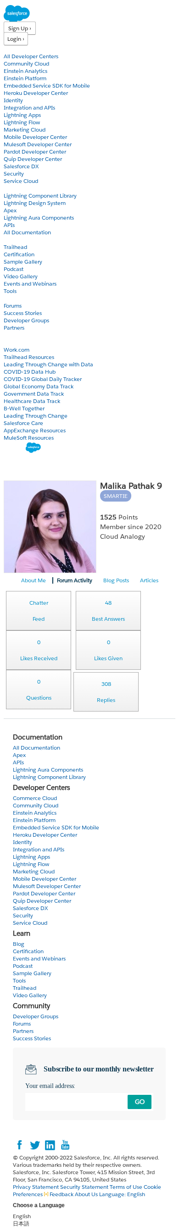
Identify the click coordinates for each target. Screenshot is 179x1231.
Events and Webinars (30, 283)
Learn (11, 239)
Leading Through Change (35, 416)
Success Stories (23, 313)
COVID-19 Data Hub (30, 371)
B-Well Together (24, 408)
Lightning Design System (35, 203)
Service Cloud (21, 181)
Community (20, 298)
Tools (10, 291)
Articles (149, 580)
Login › (15, 39)
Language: (122, 1194)
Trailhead (15, 247)
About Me (33, 580)
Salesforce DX (21, 166)
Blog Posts (116, 580)
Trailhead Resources (29, 357)
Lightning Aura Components (39, 217)
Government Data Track (34, 393)
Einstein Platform (25, 78)
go (140, 1102)
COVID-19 (17, 342)
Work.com (16, 349)
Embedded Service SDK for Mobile (47, 85)
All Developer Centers (31, 56)
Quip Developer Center (33, 159)
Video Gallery (21, 276)
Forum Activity (74, 580)
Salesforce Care (23, 423)
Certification (19, 254)
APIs (9, 225)
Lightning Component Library (40, 195)
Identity (13, 100)
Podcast (13, 269)
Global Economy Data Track (38, 386)
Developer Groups (26, 320)
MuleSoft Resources (29, 438)
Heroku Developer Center (36, 93)
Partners (14, 327)
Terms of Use (126, 1187)
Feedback (61, 1194)
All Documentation (27, 232)
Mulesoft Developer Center (38, 144)
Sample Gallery (23, 261)
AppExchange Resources (35, 430)
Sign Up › (19, 28)
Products (16, 49)
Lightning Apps (22, 115)
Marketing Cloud (24, 129)
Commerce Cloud (35, 798)
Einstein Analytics (25, 71)
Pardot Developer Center (35, 151)
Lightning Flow (22, 122)
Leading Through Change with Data (48, 364)
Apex (10, 210)
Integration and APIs (29, 107)
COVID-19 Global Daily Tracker (43, 379)
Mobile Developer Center (35, 137)
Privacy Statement (36, 1187)
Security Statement (85, 1187)
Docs (10, 188)
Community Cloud (26, 63)
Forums (13, 305)
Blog (10, 335)
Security (14, 173)
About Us (86, 1194)
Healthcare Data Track (32, 401)
